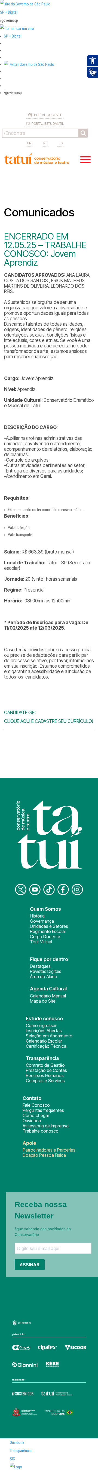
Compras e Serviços (45, 1080)
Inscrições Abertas (44, 1030)
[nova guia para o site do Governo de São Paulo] (17, 28)
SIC (12, 1459)
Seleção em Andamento (49, 1035)
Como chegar (36, 1115)
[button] (29, 64)
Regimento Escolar (48, 931)
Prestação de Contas (46, 1070)
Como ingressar (41, 1025)
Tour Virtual (41, 941)
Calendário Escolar (44, 1041)
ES (61, 143)
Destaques (40, 966)
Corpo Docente (45, 936)
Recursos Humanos (45, 1075)
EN (29, 143)
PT (45, 143)
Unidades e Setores (49, 926)
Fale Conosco (36, 1105)
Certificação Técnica (46, 1046)
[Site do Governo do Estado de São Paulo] (25, 4)
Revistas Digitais (45, 971)
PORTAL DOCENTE (48, 115)
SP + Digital (8, 12)
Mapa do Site (43, 1001)
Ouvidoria (32, 1120)
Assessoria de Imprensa (46, 1125)
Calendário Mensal (48, 996)
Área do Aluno (43, 976)
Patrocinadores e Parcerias (49, 1150)
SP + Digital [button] (12, 36)
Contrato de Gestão (45, 1065)
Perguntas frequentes (43, 1110)
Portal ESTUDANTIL (48, 123)
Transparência (21, 1450)
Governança (42, 921)
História (37, 916)
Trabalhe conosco (41, 1131)
